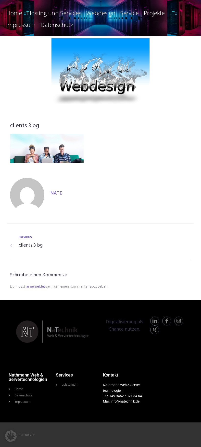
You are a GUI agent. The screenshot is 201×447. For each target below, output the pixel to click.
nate (56, 193)
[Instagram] (178, 321)
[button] (11, 436)
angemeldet (35, 286)
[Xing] (154, 329)
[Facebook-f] (166, 321)
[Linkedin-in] (154, 321)
